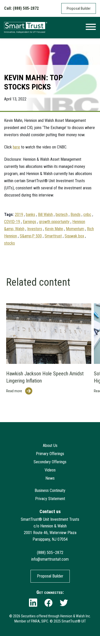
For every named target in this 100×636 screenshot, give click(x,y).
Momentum (75, 228)
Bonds (76, 214)
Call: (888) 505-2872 (21, 8)
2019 (19, 214)
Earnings (29, 221)
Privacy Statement (50, 498)
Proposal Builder (79, 8)
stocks (9, 243)
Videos (50, 470)
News (50, 478)
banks (30, 214)
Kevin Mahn (54, 228)
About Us (50, 445)
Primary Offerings (50, 453)
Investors (34, 228)
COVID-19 (12, 221)
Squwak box (74, 236)
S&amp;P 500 (31, 236)
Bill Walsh (45, 214)
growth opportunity (54, 221)
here (16, 147)
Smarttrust (53, 236)
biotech (62, 214)
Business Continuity (50, 490)
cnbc (87, 214)
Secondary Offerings (50, 461)
